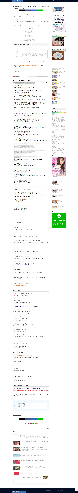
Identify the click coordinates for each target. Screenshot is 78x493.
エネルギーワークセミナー (37, 61)
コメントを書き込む (31, 483)
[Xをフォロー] (25, 423)
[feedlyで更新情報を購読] (35, 423)
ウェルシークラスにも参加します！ (30, 39)
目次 (30, 28)
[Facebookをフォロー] (27, 423)
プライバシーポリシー (60, 490)
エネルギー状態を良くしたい (29, 32)
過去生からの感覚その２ (28, 36)
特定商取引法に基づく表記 (47, 490)
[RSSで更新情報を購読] (36, 423)
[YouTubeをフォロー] (31, 423)
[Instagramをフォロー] (29, 423)
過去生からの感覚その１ (28, 35)
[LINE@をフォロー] (33, 423)
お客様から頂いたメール (28, 31)
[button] (65, 64)
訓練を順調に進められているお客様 (29, 40)
